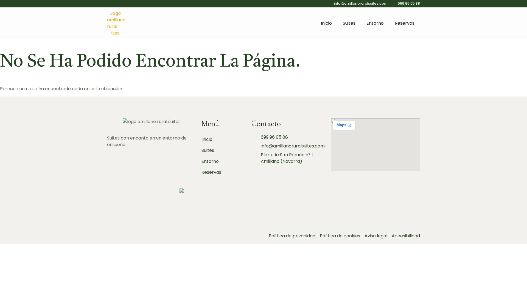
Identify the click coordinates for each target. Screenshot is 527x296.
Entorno (375, 23)
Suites (349, 23)
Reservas (404, 23)
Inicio (326, 23)
